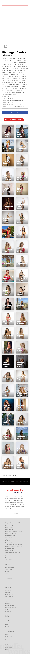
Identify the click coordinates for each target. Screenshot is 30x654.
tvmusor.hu (8, 611)
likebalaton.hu (8, 598)
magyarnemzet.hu (9, 567)
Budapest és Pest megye (13, 119)
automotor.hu (8, 592)
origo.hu (7, 573)
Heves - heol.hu (9, 542)
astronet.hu (8, 590)
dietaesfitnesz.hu (9, 605)
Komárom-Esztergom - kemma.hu (13, 546)
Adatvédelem (24, 481)
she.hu (7, 626)
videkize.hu (8, 609)
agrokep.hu (8, 582)
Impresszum (5, 481)
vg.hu (6, 580)
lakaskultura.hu (9, 594)
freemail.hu (8, 634)
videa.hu (7, 638)
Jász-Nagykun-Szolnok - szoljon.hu (13, 544)
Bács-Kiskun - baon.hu (10, 525)
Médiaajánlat (14, 481)
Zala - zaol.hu (8, 559)
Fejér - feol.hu (8, 537)
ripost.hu (7, 620)
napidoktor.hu (8, 600)
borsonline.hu (8, 619)
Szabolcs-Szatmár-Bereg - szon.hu (13, 552)
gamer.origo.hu (9, 596)
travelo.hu (7, 603)
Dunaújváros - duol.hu (10, 535)
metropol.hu (8, 622)
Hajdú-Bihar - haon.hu (10, 540)
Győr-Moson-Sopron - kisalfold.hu (13, 539)
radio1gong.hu (8, 647)
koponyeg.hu (8, 636)
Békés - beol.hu (9, 529)
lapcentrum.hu (8, 640)
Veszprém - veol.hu (10, 557)
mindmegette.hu (9, 601)
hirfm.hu (7, 649)
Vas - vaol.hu (8, 556)
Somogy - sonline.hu (10, 550)
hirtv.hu (7, 571)
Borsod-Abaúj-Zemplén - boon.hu (13, 531)
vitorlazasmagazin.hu (10, 607)
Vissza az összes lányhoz (9, 475)
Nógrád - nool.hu (9, 548)
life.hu (6, 624)
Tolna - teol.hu (8, 554)
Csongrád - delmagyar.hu (11, 533)
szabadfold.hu (8, 569)
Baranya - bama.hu (10, 527)
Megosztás (15, 112)
